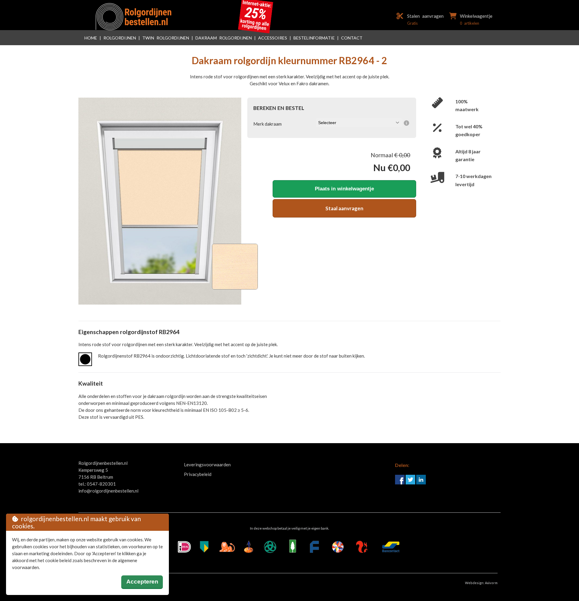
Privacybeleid (197, 474)
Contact (351, 37)
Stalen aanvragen (425, 16)
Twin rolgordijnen (165, 37)
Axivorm (491, 583)
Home (90, 37)
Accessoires (272, 37)
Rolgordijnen (119, 37)
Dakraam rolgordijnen (223, 37)
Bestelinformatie (314, 37)
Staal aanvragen (344, 208)
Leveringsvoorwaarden (207, 464)
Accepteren (142, 581)
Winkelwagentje (476, 16)
